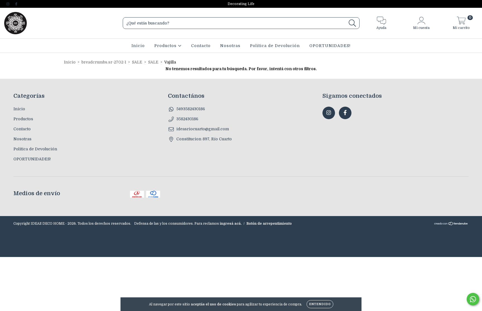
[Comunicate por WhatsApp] (473, 299)
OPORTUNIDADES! (330, 45)
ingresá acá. (231, 224)
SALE (137, 62)
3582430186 (187, 119)
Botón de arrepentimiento (269, 224)
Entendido (320, 304)
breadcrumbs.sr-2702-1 (103, 62)
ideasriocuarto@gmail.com (202, 129)
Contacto (201, 45)
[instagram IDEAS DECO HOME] (8, 4)
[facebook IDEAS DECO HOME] (16, 4)
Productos (166, 45)
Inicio (138, 45)
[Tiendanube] (451, 224)
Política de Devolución (275, 45)
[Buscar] (352, 23)
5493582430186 (190, 109)
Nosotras (230, 45)
